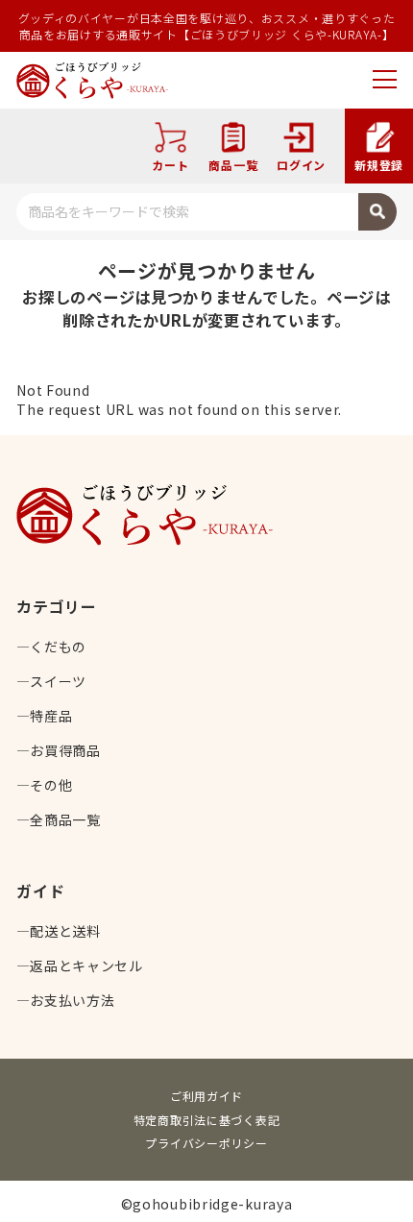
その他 (51, 784)
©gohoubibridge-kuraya (207, 1203)
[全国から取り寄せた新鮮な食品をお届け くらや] (92, 80)
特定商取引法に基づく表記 (207, 1120)
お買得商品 (65, 750)
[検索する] (377, 212)
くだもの (58, 646)
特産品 (51, 715)
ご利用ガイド (206, 1096)
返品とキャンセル (86, 965)
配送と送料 (65, 931)
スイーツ (58, 681)
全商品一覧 (65, 819)
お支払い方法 (72, 1000)
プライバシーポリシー (206, 1143)
